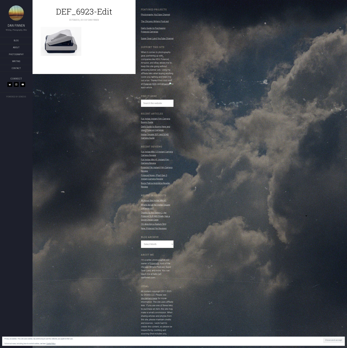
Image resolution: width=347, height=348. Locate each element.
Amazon (165, 84)
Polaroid (147, 84)
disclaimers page (149, 298)
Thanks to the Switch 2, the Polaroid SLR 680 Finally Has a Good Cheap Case (155, 216)
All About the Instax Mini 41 (153, 200)
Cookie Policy (51, 344)
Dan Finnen (16, 25)
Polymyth (154, 263)
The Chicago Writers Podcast (155, 21)
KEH (154, 84)
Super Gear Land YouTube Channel (157, 38)
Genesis (22, 97)
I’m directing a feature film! (153, 224)
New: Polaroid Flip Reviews (154, 228)
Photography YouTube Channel (155, 14)
